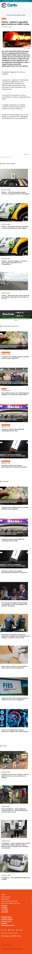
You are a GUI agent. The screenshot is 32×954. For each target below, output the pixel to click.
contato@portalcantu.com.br (21, 1)
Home (3, 895)
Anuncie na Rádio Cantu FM (10, 903)
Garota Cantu (6, 921)
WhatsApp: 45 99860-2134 (11, 936)
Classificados (6, 917)
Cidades (4, 908)
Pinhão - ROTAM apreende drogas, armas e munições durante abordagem (15, 193)
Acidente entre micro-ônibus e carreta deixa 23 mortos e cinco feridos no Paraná (15, 775)
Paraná (4, 388)
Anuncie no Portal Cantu (9, 901)
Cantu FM (4, 912)
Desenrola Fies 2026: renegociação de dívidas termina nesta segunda (15, 699)
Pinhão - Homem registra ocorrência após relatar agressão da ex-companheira (14, 262)
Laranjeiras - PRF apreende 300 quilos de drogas (16, 878)
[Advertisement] (16, 136)
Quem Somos (5, 897)
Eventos (4, 923)
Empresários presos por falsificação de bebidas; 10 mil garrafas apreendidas (15, 393)
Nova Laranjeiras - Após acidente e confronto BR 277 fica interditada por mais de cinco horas (15, 810)
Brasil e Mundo (6, 352)
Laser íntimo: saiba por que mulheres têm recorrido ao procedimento (14, 667)
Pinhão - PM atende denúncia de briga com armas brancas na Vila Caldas (15, 227)
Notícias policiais (7, 925)
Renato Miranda (18, 949)
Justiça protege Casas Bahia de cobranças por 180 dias (13, 430)
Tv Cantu (4, 910)
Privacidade (5, 899)
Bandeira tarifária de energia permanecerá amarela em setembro (14, 466)
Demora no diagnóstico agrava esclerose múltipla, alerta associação (15, 730)
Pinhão (3, 18)
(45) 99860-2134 (8, 1)
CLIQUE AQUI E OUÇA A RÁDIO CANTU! (16, 15)
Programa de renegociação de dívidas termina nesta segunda (15, 357)
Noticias (4, 906)
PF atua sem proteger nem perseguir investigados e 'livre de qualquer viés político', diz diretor (14, 604)
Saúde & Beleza (7, 919)
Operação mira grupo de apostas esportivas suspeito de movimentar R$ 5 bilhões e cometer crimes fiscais (16, 636)
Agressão (28, 154)
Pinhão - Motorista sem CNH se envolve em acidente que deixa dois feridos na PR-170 (15, 296)
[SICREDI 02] (16, 315)
